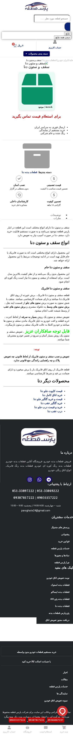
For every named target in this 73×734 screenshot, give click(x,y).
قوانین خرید (63, 541)
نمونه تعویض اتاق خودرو (56, 700)
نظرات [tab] (57, 218)
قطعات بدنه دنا (49, 60)
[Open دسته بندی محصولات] (26, 54)
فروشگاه (27, 731)
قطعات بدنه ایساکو (60, 592)
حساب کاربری (55, 47)
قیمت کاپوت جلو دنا (51, 391)
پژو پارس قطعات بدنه (59, 613)
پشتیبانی (65, 534)
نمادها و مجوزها (62, 555)
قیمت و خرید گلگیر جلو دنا (47, 399)
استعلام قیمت (46, 731)
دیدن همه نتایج (62, 37)
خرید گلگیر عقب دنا (51, 403)
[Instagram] (30, 480)
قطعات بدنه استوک (60, 585)
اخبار (65, 672)
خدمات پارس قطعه (60, 548)
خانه (71, 60)
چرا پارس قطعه (61, 562)
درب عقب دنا (54, 411)
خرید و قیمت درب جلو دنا (48, 407)
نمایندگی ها (62, 693)
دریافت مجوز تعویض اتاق (57, 620)
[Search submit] (67, 26)
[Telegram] (49, 480)
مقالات (64, 679)
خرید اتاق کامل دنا (52, 395)
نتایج (68, 33)
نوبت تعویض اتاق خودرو (58, 578)
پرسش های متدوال (60, 527)
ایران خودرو (62, 60)
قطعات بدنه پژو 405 (59, 599)
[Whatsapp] (39, 480)
